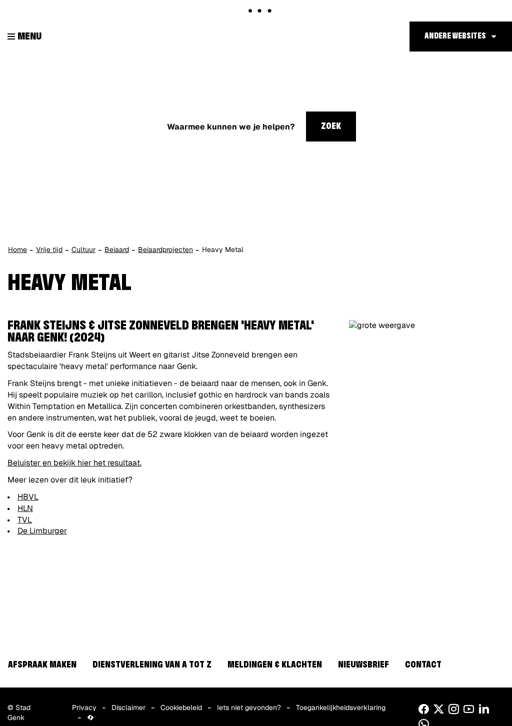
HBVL (28, 497)
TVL (25, 519)
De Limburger (42, 531)
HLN (25, 508)
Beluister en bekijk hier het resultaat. (75, 463)
